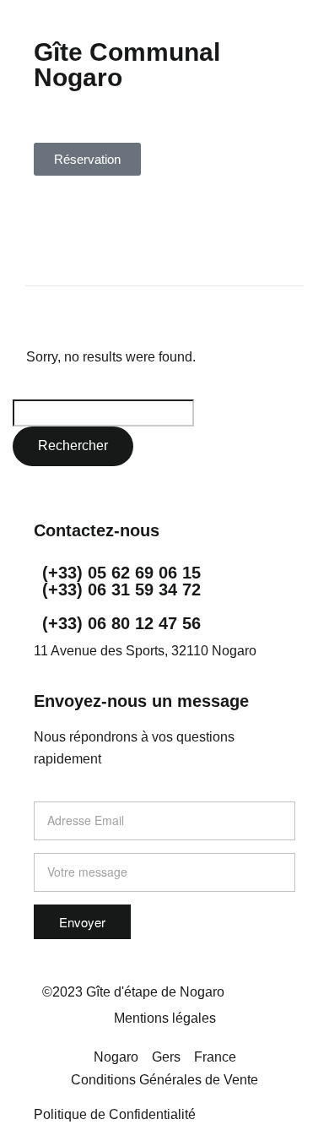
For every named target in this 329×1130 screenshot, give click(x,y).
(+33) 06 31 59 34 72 (121, 589)
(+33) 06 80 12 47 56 (121, 623)
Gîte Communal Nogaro (127, 64)
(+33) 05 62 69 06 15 (121, 572)
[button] (164, 24)
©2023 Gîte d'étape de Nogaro (133, 992)
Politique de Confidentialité (115, 1114)
